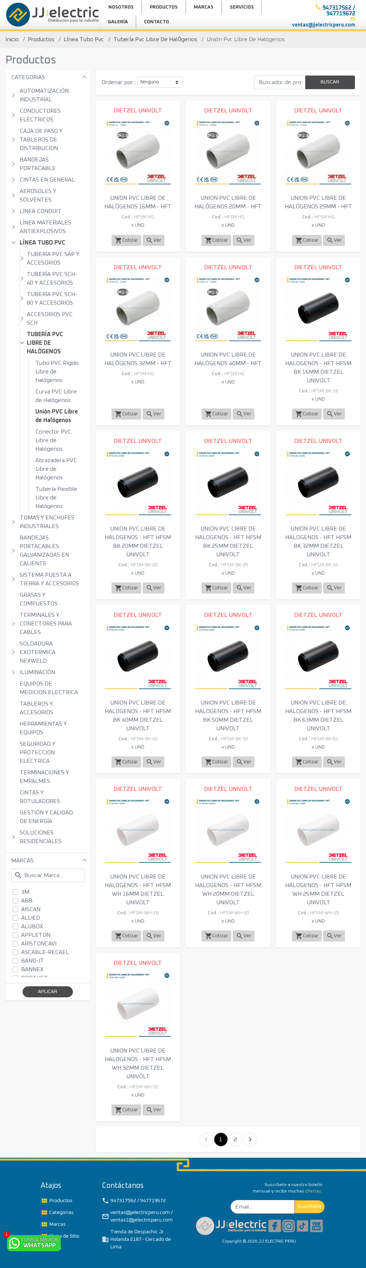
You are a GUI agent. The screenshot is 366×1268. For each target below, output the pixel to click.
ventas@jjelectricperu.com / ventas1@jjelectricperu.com (137, 1216)
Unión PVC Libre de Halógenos (56, 416)
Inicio (12, 39)
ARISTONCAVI (38, 944)
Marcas (53, 1224)
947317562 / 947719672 (134, 1200)
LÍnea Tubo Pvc (84, 39)
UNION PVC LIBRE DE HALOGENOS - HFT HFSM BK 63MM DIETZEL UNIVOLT (318, 715)
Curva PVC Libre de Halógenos (56, 396)
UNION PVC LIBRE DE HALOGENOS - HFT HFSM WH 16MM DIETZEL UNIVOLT (138, 889)
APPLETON (35, 935)
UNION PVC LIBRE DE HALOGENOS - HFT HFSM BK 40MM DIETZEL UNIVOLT (138, 715)
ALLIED (30, 918)
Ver (153, 240)
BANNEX (32, 969)
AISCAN (30, 909)
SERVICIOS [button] (242, 7)
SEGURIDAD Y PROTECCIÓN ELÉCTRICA (37, 752)
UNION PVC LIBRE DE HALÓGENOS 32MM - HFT (138, 359)
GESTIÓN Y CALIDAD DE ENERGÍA (46, 817)
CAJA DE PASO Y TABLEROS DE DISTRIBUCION (41, 139)
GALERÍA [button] (118, 22)
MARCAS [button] (203, 7)
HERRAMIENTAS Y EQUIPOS (43, 728)
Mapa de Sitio (60, 1236)
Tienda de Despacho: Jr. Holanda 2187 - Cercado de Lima (136, 1239)
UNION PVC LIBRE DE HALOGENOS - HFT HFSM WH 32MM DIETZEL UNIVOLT (138, 1063)
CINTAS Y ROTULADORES (40, 797)
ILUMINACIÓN (37, 672)
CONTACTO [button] (156, 22)
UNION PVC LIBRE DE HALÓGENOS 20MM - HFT (228, 202)
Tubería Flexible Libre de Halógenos (56, 497)
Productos (41, 39)
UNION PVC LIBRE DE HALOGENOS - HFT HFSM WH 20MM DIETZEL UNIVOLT (228, 889)
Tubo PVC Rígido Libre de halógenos (57, 371)
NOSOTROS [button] (121, 7)
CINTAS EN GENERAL (47, 180)
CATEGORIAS (28, 77)
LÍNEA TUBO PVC (42, 243)
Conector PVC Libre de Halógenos (53, 440)
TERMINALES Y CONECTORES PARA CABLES (46, 623)
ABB (27, 901)
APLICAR (47, 991)
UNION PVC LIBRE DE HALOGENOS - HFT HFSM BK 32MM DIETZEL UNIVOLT (318, 541)
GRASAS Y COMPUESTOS (39, 599)
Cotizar (126, 240)
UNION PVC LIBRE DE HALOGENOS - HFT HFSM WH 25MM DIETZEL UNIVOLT (318, 889)
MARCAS (22, 860)
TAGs (51, 1248)
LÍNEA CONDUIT (40, 211)
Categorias (57, 1212)
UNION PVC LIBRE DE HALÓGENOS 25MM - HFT (318, 202)
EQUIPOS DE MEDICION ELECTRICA (49, 688)
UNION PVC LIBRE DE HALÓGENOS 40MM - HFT (228, 359)
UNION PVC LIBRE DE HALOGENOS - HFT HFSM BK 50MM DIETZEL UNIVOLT (228, 715)
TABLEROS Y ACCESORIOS (36, 708)
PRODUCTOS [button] (164, 7)
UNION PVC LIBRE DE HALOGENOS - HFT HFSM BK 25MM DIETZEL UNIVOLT (228, 541)
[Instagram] (288, 1225)
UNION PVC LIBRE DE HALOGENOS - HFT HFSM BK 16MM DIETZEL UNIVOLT (318, 367)
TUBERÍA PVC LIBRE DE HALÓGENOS (45, 342)
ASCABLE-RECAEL (45, 952)
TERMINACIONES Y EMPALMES (44, 777)
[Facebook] (274, 1225)
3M (25, 892)
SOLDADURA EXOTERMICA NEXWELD (37, 652)
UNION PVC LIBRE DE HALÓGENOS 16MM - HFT (138, 202)
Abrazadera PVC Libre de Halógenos (56, 469)
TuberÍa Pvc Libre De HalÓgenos (155, 39)
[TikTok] (302, 1225)
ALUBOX (32, 926)
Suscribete (310, 1206)
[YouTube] (316, 1225)
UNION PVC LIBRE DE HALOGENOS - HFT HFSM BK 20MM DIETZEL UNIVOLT (138, 541)
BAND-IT (32, 961)
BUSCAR (330, 81)
